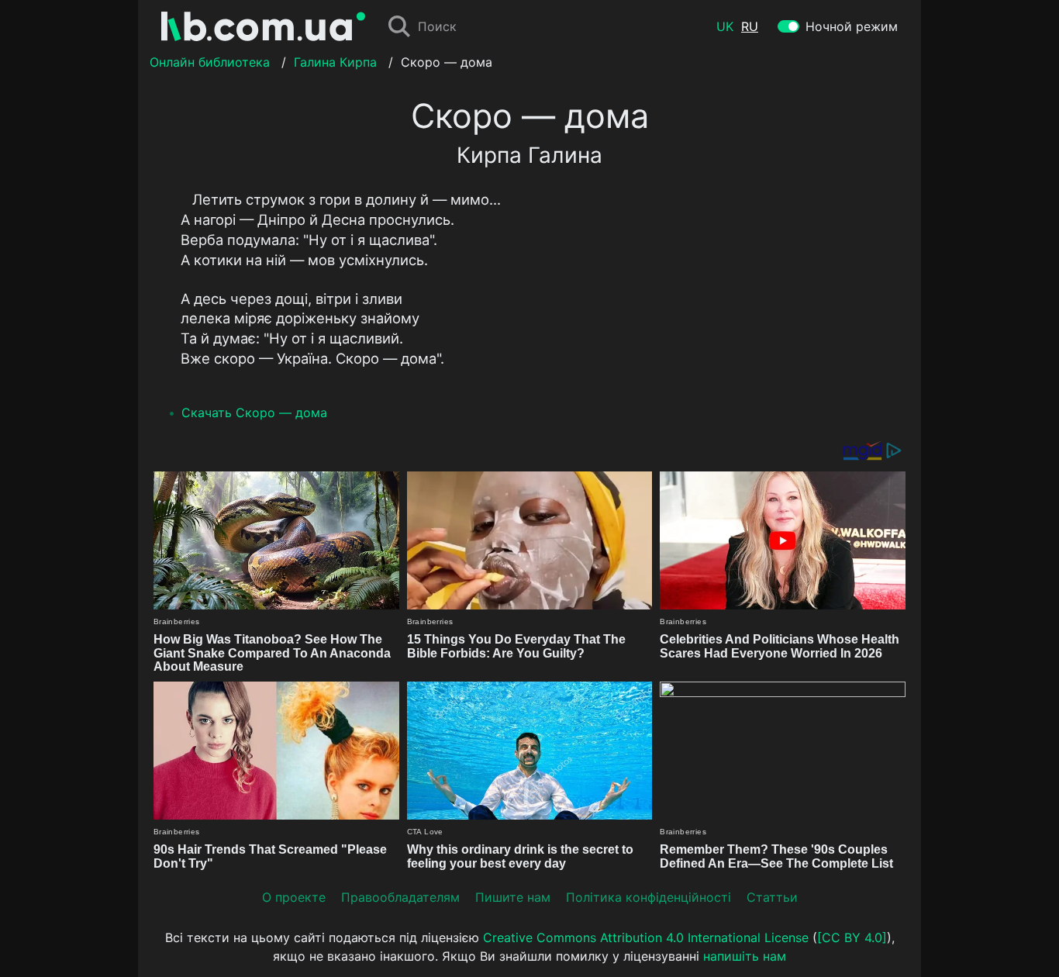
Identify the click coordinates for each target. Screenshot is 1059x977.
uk (724, 26)
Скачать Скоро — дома (254, 412)
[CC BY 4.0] (852, 937)
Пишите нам (512, 897)
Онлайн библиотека (210, 62)
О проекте (294, 897)
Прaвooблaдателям (400, 897)
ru (749, 26)
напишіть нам (744, 956)
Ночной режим (851, 26)
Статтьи (772, 897)
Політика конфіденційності (648, 897)
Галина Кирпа (335, 62)
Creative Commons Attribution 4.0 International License (646, 937)
